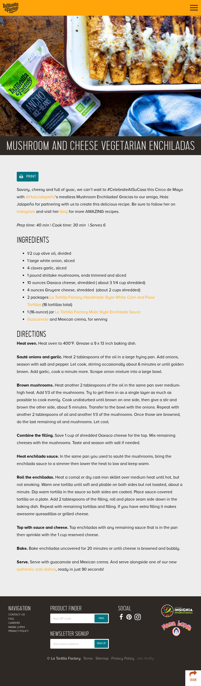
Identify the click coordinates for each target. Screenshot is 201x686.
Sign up (101, 643)
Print (30, 176)
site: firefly (145, 658)
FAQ (11, 618)
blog (64, 211)
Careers (14, 623)
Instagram (26, 211)
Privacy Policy (18, 631)
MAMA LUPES (16, 627)
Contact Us (16, 614)
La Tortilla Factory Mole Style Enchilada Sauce (98, 312)
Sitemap (102, 658)
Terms (88, 658)
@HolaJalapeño (40, 197)
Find (101, 618)
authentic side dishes (36, 569)
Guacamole (38, 319)
